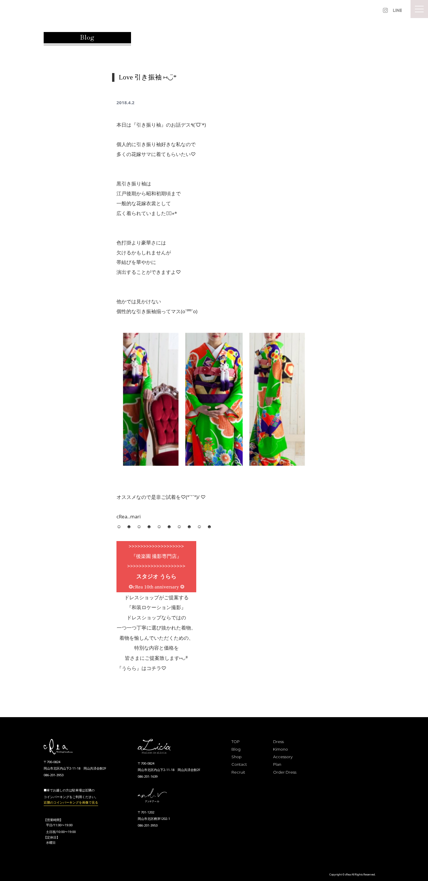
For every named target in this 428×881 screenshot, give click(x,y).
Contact (239, 764)
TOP (235, 741)
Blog (235, 749)
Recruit (238, 772)
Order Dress (284, 772)
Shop (236, 756)
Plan (277, 764)
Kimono (280, 749)
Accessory (283, 756)
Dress (278, 741)
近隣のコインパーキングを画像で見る (71, 802)
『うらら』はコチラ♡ (141, 668)
